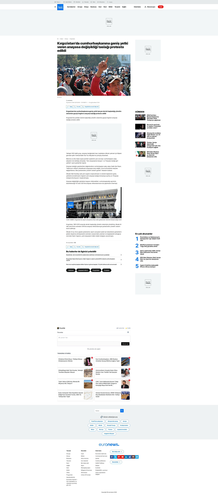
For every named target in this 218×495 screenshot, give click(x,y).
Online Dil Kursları (86, 475)
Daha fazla (98, 450)
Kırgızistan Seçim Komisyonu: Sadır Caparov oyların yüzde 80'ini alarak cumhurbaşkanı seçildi (90, 259)
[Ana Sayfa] (57, 38)
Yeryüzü (117, 7)
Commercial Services (101, 456)
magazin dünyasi (109, 433)
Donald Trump (111, 425)
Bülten (82, 456)
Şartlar (97, 458)
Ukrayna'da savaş (113, 421)
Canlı (160, 7)
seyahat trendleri (122, 429)
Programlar (69, 475)
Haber (61, 38)
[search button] (107, 2)
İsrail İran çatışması (97, 421)
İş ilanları (97, 467)
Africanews (84, 472)
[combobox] (116, 2)
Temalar (68, 450)
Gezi (100, 7)
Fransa (110, 429)
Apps (82, 465)
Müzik (100, 425)
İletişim (97, 465)
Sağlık (124, 7)
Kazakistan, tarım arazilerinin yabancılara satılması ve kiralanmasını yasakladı (87, 255)
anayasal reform (83, 270)
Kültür (111, 7)
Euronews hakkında (100, 453)
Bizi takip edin (85, 463)
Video (68, 472)
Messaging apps (85, 467)
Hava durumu (84, 458)
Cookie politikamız (100, 460)
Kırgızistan (72, 38)
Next (105, 7)
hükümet (70, 270)
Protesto (106, 270)
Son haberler (71, 7)
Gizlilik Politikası (99, 463)
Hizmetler (83, 450)
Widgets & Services (86, 470)
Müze (92, 429)
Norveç (101, 429)
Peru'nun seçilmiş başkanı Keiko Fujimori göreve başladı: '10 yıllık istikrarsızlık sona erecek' (91, 264)
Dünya (86, 7)
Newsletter (115, 462)
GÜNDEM (139, 112)
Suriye (125, 421)
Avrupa (79, 7)
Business (93, 7)
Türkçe (58, 2)
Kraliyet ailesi (124, 425)
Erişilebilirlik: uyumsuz (101, 470)
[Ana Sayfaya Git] (60, 7)
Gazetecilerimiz (70, 477)
